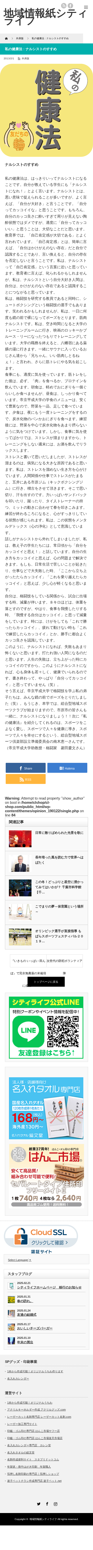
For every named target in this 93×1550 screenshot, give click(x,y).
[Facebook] (46, 1503)
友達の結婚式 (26, 1314)
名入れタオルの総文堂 (20, 1452)
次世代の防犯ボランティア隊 (64, 963)
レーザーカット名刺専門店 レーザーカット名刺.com (39, 1416)
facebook (70, 5)
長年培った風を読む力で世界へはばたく (59, 859)
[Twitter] (38, 1503)
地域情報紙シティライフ (43, 1519)
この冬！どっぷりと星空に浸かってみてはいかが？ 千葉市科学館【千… (59, 887)
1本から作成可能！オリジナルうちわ (29, 1402)
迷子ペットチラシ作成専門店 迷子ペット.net (34, 1480)
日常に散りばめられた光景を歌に (59, 833)
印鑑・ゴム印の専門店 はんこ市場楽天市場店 (34, 1438)
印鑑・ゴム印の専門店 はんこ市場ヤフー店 (33, 1430)
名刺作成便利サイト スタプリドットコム (33, 1459)
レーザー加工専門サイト (22, 1423)
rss (63, 5)
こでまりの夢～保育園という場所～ (59, 909)
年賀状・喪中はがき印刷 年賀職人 (29, 1466)
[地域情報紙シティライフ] (46, 16)
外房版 (25, 58)
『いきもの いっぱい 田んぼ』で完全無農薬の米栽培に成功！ (28, 963)
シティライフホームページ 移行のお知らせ (49, 1287)
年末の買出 (25, 1342)
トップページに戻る (46, 981)
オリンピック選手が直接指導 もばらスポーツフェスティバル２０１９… (59, 936)
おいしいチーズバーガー (35, 1328)
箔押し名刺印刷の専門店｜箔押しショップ (33, 1473)
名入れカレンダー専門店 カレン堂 (29, 1445)
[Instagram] (55, 1503)
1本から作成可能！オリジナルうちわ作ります (35, 1371)
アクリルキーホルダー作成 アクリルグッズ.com (36, 1409)
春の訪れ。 (25, 1301)
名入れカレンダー (18, 1378)
